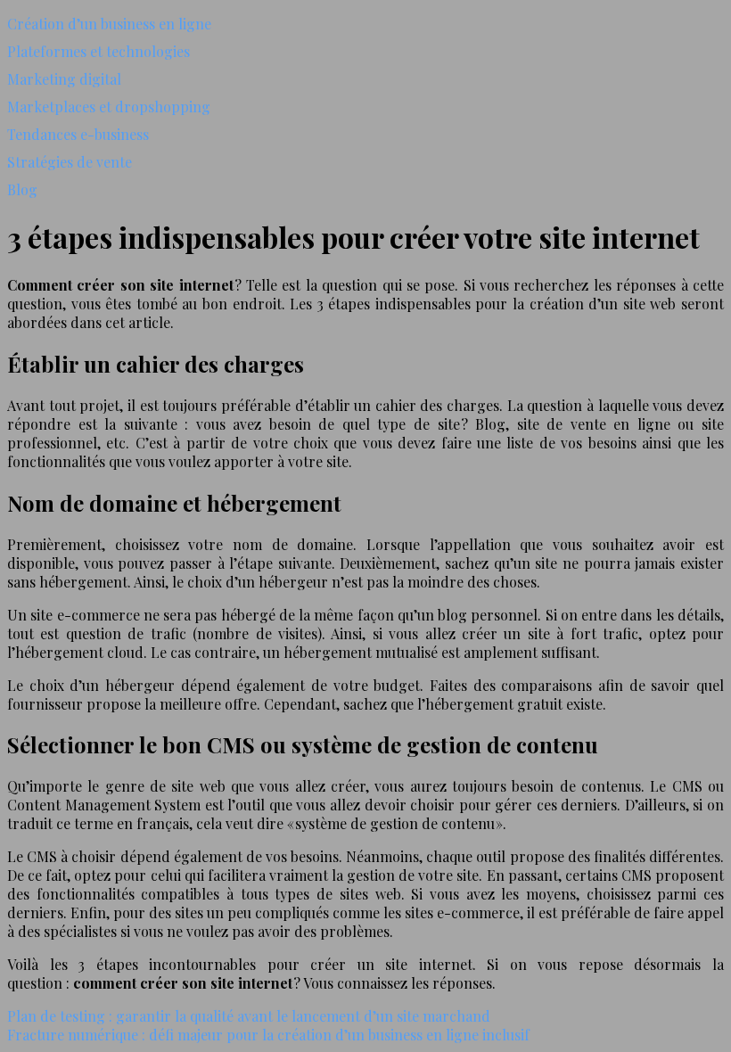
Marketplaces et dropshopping (108, 106)
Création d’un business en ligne (109, 23)
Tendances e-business (78, 134)
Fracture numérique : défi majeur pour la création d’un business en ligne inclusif (268, 1034)
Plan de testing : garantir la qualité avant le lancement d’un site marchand (248, 1016)
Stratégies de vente (69, 161)
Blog (22, 189)
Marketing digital (64, 79)
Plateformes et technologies (98, 51)
